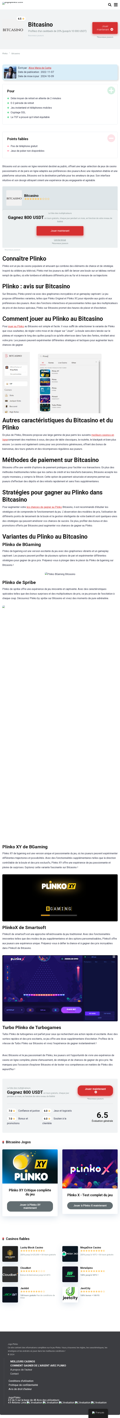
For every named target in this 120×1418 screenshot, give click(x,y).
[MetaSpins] (70, 1281)
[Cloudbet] (10, 1281)
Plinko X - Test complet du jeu (90, 1195)
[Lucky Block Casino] (10, 1260)
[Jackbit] (10, 1301)
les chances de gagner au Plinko (44, 507)
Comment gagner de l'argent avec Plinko (38, 1365)
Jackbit (24, 1288)
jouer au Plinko (16, 326)
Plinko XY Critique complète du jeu (30, 1192)
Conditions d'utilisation (21, 1380)
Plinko (5, 54)
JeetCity (85, 1288)
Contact (14, 1373)
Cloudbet (25, 1267)
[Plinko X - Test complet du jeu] (90, 1187)
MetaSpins (86, 1267)
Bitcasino (31, 195)
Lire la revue (60, 240)
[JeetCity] (70, 1301)
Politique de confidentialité (23, 1385)
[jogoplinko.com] (12, 3)
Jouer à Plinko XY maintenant (30, 1206)
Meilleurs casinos (22, 1361)
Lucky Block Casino (31, 1247)
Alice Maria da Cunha (40, 67)
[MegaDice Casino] (70, 1260)
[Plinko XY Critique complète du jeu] (30, 1182)
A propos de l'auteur (21, 1369)
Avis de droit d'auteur (20, 1389)
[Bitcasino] (12, 208)
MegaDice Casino (90, 1247)
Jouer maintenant (103, 28)
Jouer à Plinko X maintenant (90, 1205)
